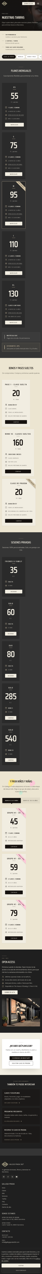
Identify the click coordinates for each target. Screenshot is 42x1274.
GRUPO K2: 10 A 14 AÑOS (30, 800)
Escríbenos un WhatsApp (21, 1058)
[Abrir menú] (38, 4)
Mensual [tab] (20, 57)
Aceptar (21, 1265)
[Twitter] (12, 1177)
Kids (3, 1193)
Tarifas (4, 1199)
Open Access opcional (15, 164)
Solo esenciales (21, 1270)
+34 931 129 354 (7, 1237)
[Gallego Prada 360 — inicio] (4, 4)
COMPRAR (16, 422)
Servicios (5, 1196)
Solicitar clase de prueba (21, 1063)
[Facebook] (8, 1177)
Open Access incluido (15, 313)
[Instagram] (3, 1177)
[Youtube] (16, 1177)
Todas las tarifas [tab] (9, 57)
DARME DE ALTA (28, 3)
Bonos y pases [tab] (31, 57)
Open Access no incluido (16, 115)
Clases (4, 1190)
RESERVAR (14, 591)
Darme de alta (6, 1207)
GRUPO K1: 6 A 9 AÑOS (11, 800)
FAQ (3, 1202)
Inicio (3, 1188)
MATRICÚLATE (14, 125)
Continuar (14, 847)
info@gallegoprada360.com (10, 1242)
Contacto (5, 1204)
